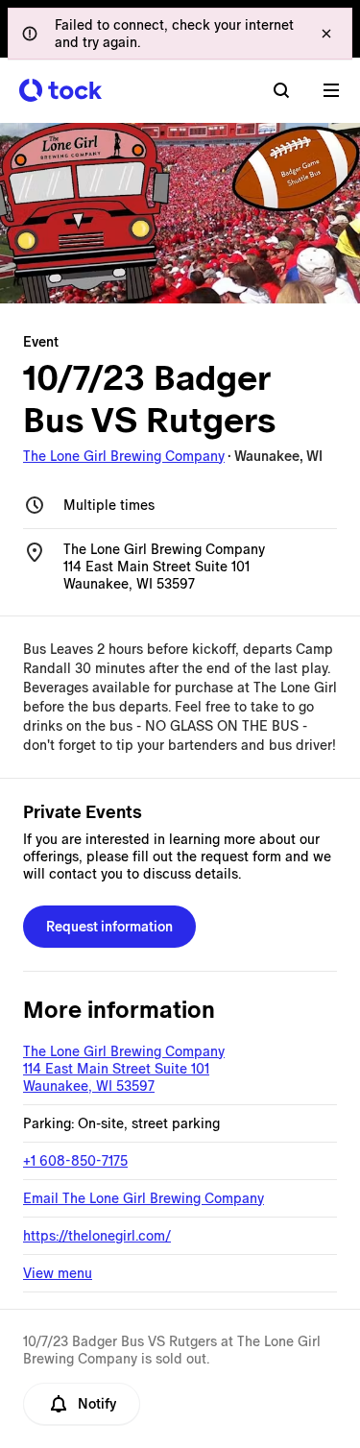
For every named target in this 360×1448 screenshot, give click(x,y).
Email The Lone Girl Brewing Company (143, 1198)
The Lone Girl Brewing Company (124, 456)
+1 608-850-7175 (75, 1161)
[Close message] (326, 33)
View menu (57, 1273)
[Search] (281, 90)
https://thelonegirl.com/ (97, 1235)
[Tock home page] (60, 90)
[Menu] (331, 90)
